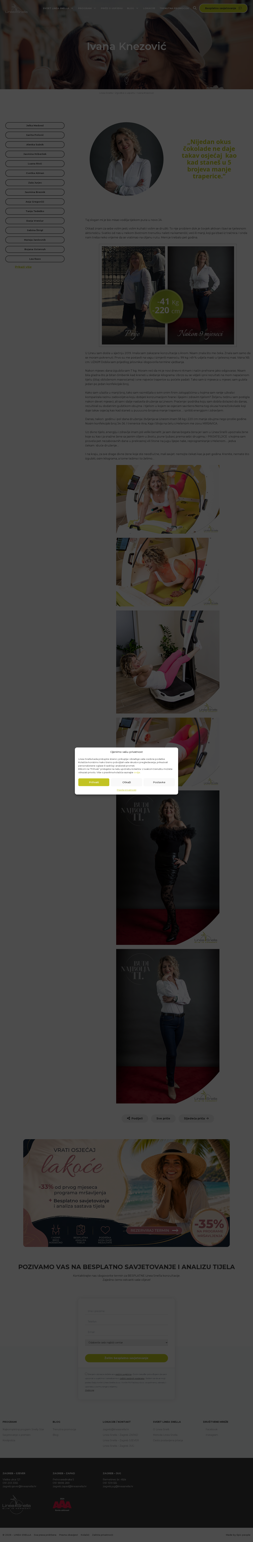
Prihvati (94, 782)
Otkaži (126, 782)
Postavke (159, 782)
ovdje (137, 772)
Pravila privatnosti (126, 790)
